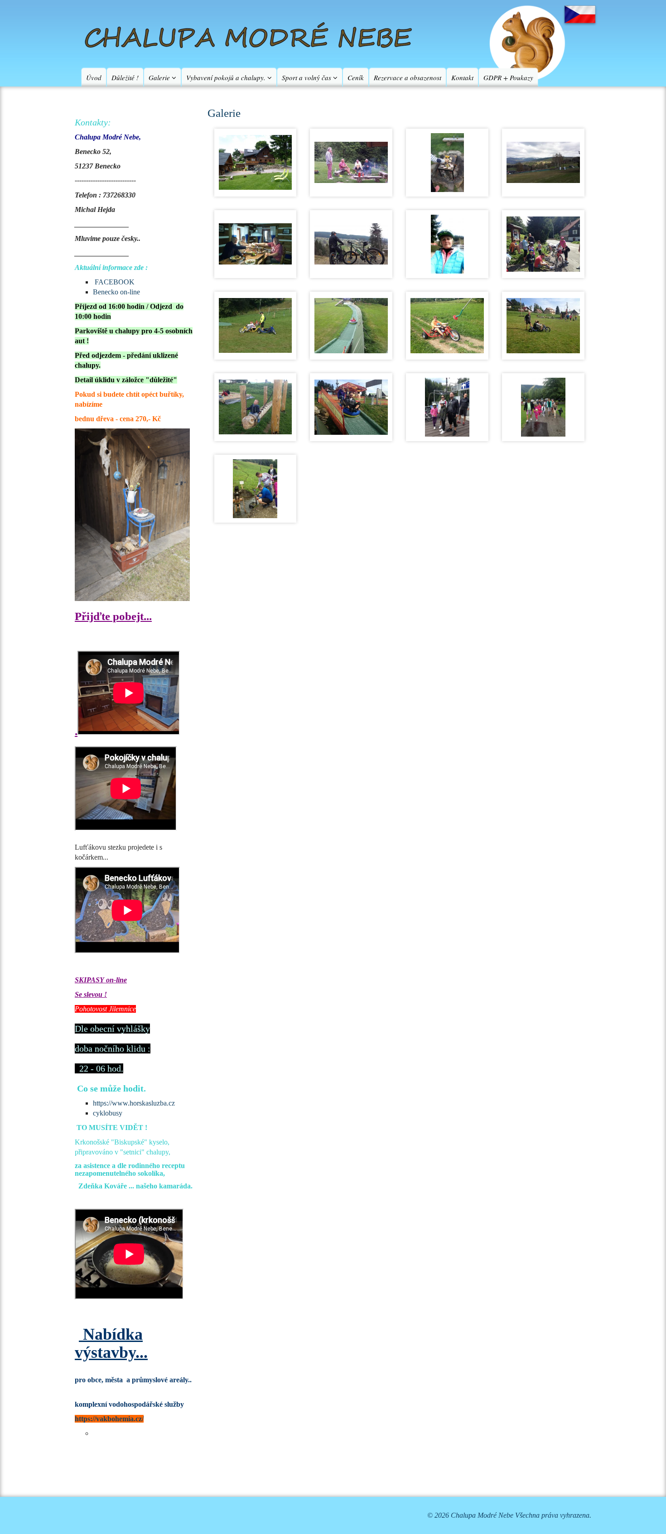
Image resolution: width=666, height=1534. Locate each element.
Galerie (160, 77)
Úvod (93, 77)
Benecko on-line (116, 292)
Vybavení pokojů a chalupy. (226, 77)
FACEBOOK (115, 282)
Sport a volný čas (307, 77)
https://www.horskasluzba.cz (134, 1103)
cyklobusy (107, 1113)
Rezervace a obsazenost (407, 77)
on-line (115, 980)
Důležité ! (125, 77)
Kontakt (462, 77)
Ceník (355, 77)
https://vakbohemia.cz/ (109, 1419)
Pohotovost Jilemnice (105, 1009)
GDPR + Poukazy (508, 77)
